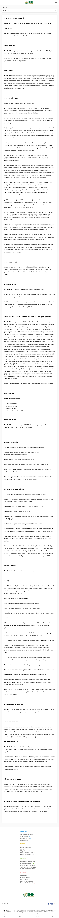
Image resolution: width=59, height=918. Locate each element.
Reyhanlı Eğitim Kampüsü (27, 865)
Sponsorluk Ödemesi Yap (27, 861)
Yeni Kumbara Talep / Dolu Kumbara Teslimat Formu (28, 867)
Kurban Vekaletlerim (26, 863)
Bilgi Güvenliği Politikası (27, 854)
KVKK (22, 849)
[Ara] (3, 2)
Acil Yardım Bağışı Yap (26, 834)
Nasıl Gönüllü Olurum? (26, 852)
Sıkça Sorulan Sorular (26, 851)
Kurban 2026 (24, 840)
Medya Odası (24, 879)
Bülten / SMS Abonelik (26, 883)
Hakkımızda (23, 875)
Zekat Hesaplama (25, 847)
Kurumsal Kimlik (25, 877)
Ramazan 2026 (25, 838)
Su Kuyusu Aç (24, 836)
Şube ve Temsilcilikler (26, 881)
